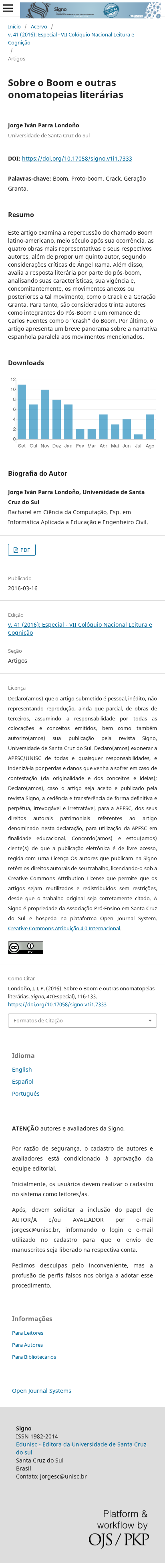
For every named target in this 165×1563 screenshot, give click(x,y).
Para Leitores (27, 1332)
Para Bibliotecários (34, 1356)
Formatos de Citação (38, 1020)
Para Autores (27, 1344)
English (22, 1069)
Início (14, 26)
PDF (24, 549)
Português (26, 1093)
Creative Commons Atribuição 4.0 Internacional (64, 928)
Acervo (39, 26)
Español (22, 1081)
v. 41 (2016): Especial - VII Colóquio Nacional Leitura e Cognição (71, 38)
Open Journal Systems (41, 1390)
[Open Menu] (8, 8)
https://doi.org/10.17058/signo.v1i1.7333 (77, 158)
